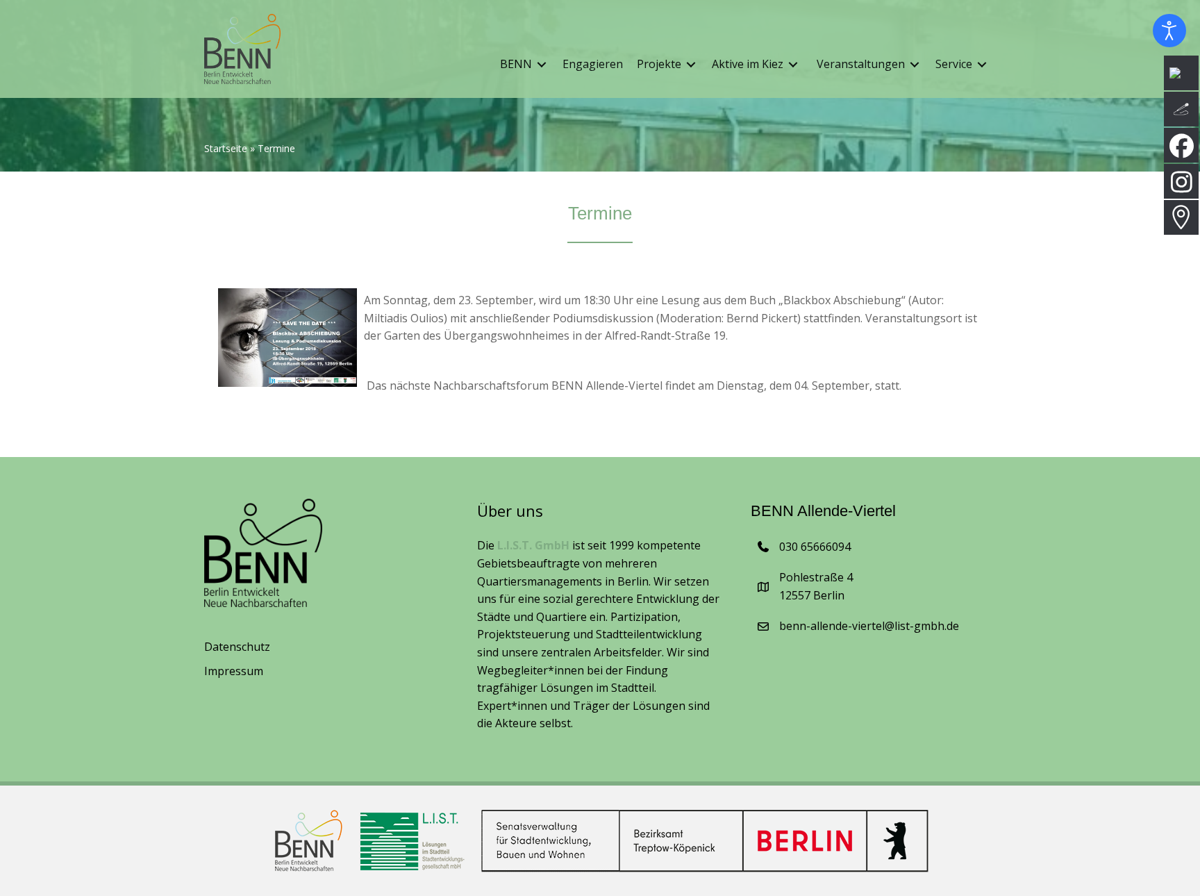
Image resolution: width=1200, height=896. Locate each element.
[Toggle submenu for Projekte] (691, 65)
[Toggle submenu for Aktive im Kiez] (793, 65)
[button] (30, 865)
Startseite (225, 148)
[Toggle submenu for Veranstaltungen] (914, 65)
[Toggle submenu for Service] (982, 65)
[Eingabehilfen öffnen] (1169, 30)
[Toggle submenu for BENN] (541, 65)
